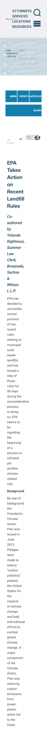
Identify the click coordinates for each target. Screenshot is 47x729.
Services (20, 16)
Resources (21, 27)
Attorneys (22, 11)
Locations (21, 21)
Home (8, 50)
